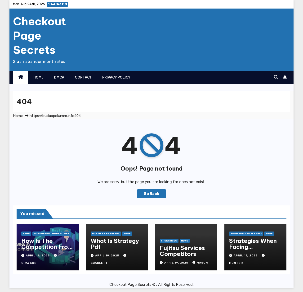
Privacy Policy (116, 77)
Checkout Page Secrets (39, 35)
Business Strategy (106, 233)
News (26, 233)
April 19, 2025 (38, 255)
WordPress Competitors (51, 233)
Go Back (151, 193)
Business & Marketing (246, 233)
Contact (83, 77)
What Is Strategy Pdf (115, 243)
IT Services (169, 240)
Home (38, 77)
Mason (202, 262)
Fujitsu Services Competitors (182, 250)
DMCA (59, 77)
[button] (276, 77)
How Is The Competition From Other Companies (47, 246)
